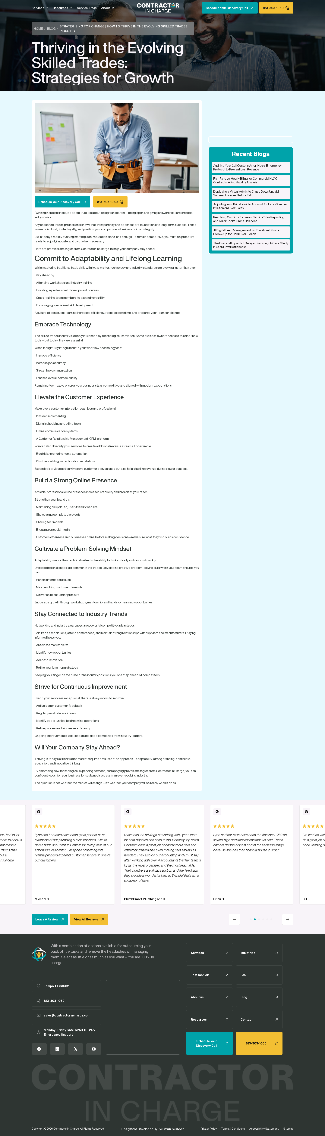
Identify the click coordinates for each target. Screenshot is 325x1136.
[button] (40, 8)
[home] (158, 8)
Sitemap (288, 1128)
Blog (51, 28)
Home (38, 28)
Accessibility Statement (264, 1128)
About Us (107, 7)
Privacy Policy (209, 1128)
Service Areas (87, 7)
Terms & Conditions (233, 1128)
